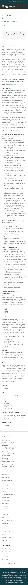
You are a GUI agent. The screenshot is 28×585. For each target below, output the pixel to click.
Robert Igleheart (6, 531)
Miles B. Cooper (5, 517)
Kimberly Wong (5, 529)
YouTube (5, 559)
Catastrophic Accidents (7, 494)
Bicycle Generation (6, 551)
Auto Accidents (5, 503)
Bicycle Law (4, 549)
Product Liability (6, 506)
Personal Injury (5, 474)
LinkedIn (5, 556)
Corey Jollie (4, 540)
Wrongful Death (6, 483)
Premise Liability (6, 497)
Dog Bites (4, 491)
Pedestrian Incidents (7, 480)
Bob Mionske (5, 523)
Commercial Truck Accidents (9, 486)
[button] (26, 6)
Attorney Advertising (15, 582)
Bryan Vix (4, 534)
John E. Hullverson (6, 537)
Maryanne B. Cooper (7, 520)
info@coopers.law (9, 466)
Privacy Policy (7, 582)
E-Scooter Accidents (6, 500)
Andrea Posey (5, 526)
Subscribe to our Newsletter (8, 563)
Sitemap (21, 582)
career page (13, 84)
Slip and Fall (5, 509)
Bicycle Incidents (6, 477)
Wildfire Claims (5, 488)
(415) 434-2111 (9, 464)
